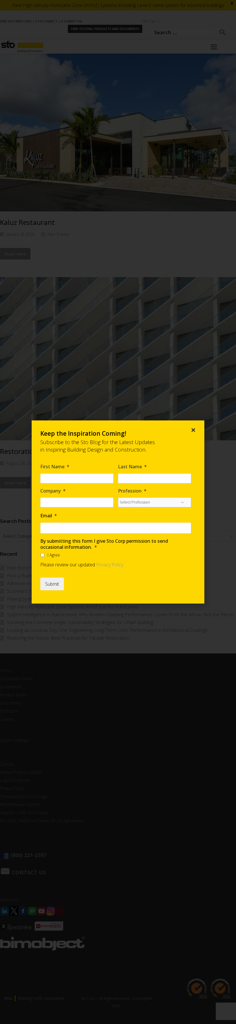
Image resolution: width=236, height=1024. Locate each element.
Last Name (132, 467)
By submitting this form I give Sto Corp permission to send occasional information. (104, 544)
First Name (54, 467)
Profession (132, 491)
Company (53, 491)
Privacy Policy (109, 564)
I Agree (53, 555)
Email (48, 516)
